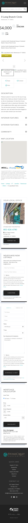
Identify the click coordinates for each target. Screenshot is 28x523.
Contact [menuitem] (14, 476)
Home (2, 183)
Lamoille (16, 183)
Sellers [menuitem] (14, 469)
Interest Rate (6, 415)
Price (4, 403)
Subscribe (11, 293)
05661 (4, 186)
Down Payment (7, 409)
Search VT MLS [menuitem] (14, 465)
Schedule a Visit (19, 307)
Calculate (11, 424)
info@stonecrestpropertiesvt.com (14, 493)
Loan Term (6, 395)
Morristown (23, 183)
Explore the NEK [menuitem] (14, 472)
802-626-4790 (10, 229)
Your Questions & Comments (10, 336)
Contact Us (11, 241)
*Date (4, 324)
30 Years (7, 398)
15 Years (13, 398)
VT (12, 183)
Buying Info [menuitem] (14, 467)
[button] (25, 9)
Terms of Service (10, 379)
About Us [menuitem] (14, 474)
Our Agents (6, 244)
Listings (8, 183)
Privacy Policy (14, 517)
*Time (5, 330)
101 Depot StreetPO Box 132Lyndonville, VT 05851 (14, 487)
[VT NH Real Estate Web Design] (14, 510)
